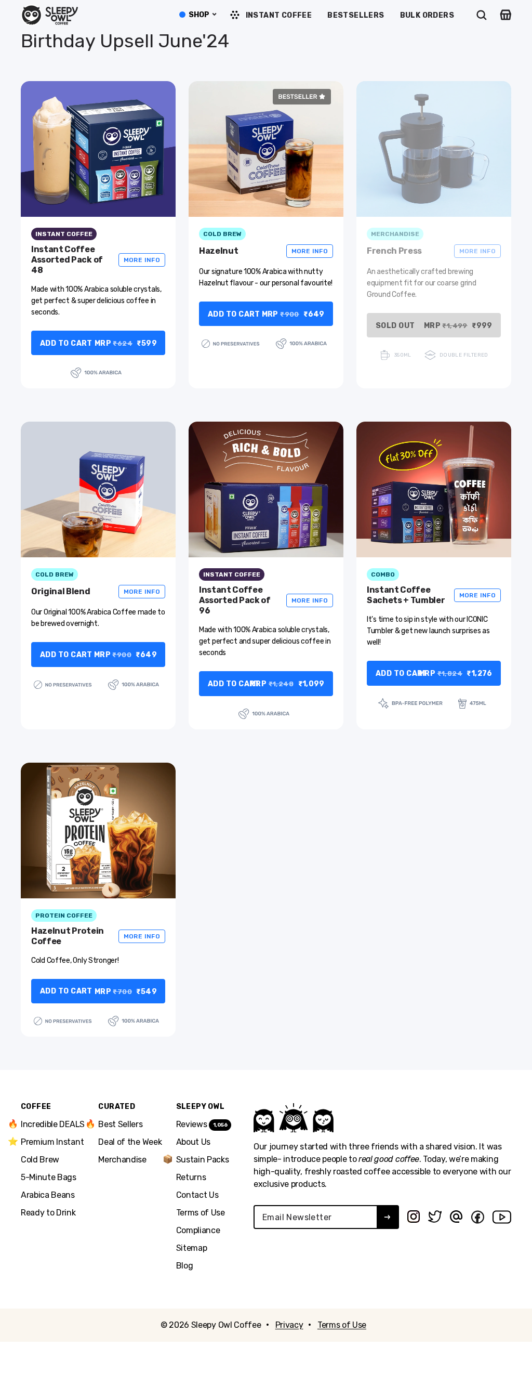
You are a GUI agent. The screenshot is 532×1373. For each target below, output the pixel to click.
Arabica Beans (48, 1195)
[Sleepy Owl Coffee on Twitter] (435, 1216)
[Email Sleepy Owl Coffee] (456, 1216)
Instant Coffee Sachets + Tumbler (406, 595)
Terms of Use (200, 1213)
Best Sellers (120, 1124)
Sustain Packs (202, 1159)
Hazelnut (218, 251)
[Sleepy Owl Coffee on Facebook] (477, 1217)
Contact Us (197, 1195)
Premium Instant (52, 1141)
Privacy (289, 1325)
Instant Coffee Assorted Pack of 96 (235, 600)
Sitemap (191, 1248)
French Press (394, 251)
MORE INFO (142, 260)
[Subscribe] (387, 1217)
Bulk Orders (427, 15)
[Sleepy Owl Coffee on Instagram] (413, 1216)
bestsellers (355, 15)
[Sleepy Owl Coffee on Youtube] (502, 1217)
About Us (193, 1142)
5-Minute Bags (48, 1177)
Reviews (202, 1124)
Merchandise (122, 1160)
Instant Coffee (279, 15)
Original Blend (60, 591)
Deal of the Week (130, 1142)
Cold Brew (40, 1160)
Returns (191, 1177)
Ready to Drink (48, 1213)
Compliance (198, 1230)
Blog (184, 1266)
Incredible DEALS (53, 1124)
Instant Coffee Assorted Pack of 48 (67, 259)
